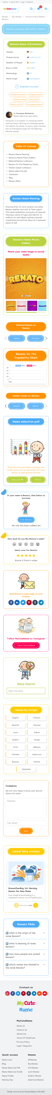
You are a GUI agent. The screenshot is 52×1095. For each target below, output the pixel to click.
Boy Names (17, 16)
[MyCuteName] (10, 9)
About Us (21, 1026)
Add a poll (16, 479)
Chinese (15, 754)
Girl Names (33, 1067)
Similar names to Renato (19, 167)
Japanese (26, 769)
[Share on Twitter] (23, 602)
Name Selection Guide (12, 1071)
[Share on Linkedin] (17, 602)
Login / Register (27, 2)
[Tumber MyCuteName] (28, 993)
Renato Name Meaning (18, 154)
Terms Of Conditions (26, 1038)
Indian (37, 732)
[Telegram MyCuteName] (34, 993)
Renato (5, 19)
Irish (15, 747)
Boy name (34, 99)
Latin (15, 732)
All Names (32, 1059)
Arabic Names (34, 1075)
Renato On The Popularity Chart (23, 164)
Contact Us (22, 1030)
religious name (35, 94)
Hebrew (37, 747)
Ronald (16, 406)
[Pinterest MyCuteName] (23, 993)
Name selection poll (17, 171)
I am (26, 519)
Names (5, 2)
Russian (15, 761)
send (26, 831)
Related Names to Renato (20, 161)
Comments (13, 174)
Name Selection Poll (11, 1067)
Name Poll (14, 2)
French (37, 717)
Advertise (21, 1034)
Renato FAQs (14, 181)
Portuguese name (34, 104)
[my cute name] (26, 1006)
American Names (36, 1079)
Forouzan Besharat (25, 113)
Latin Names (33, 1071)
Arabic (15, 739)
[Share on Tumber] (35, 602)
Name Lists (7, 1059)
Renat (35, 406)
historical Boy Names (35, 16)
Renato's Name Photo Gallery (21, 157)
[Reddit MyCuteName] (39, 993)
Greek (37, 739)
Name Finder (8, 1075)
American (36, 754)
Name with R (16, 104)
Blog (10, 177)
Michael (35, 338)
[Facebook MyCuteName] (12, 993)
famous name (20, 99)
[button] (45, 278)
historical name (17, 94)
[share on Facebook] (11, 602)
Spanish (15, 725)
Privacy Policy (23, 1042)
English (15, 717)
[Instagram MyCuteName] (7, 993)
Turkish (37, 761)
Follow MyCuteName (26, 645)
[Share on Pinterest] (29, 602)
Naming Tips (7, 1079)
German (37, 725)
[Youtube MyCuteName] (44, 993)
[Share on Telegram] (41, 602)
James (16, 338)
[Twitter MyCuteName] (18, 993)
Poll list (38, 479)
